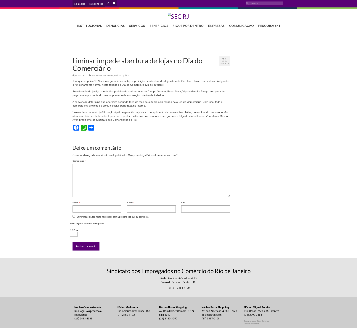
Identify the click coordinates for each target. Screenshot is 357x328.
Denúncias (108, 75)
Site (183, 203)
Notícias (118, 75)
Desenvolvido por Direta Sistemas (256, 321)
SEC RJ (81, 75)
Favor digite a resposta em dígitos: (87, 223)
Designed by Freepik (251, 323)
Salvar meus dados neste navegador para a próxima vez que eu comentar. (113, 217)
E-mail (130, 203)
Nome (76, 203)
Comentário (79, 161)
